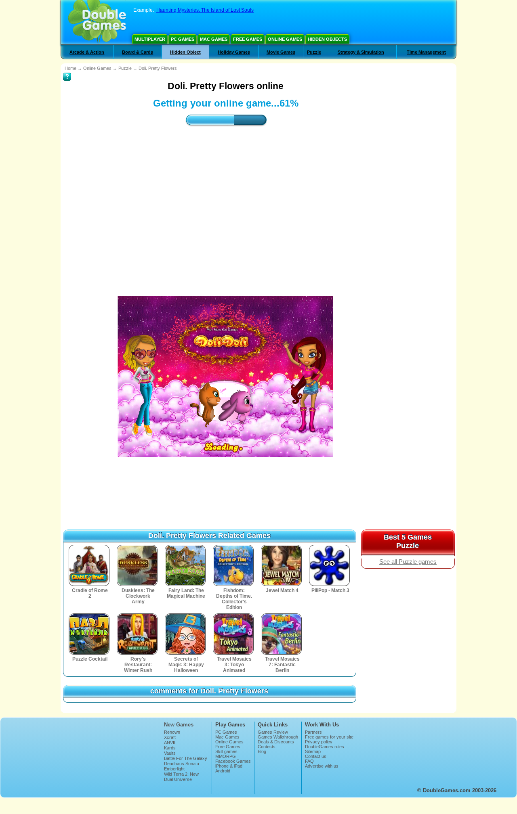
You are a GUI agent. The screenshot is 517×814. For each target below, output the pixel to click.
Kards (170, 747)
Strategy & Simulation (361, 52)
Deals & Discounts (276, 741)
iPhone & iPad (228, 766)
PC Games (182, 39)
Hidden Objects (327, 39)
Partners (313, 732)
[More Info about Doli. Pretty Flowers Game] (67, 71)
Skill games (226, 751)
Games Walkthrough (278, 736)
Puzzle (314, 52)
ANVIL (170, 742)
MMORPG (225, 756)
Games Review (273, 732)
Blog (262, 751)
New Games (178, 725)
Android (222, 770)
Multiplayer (150, 39)
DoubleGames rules (324, 746)
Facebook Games (233, 761)
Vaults (170, 753)
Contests (266, 746)
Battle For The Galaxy (185, 758)
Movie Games (281, 52)
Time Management (426, 52)
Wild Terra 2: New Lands (181, 776)
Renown (172, 732)
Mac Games (213, 39)
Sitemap (313, 751)
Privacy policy (318, 741)
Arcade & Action (86, 52)
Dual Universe (178, 779)
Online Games (285, 39)
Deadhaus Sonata (181, 763)
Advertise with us (321, 766)
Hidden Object (185, 52)
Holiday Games (234, 52)
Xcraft (170, 737)
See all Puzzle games (408, 562)
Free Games (247, 39)
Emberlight (174, 768)
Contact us (315, 756)
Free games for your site (329, 736)
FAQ (309, 761)
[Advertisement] (225, 203)
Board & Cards (137, 52)
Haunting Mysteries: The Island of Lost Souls (205, 10)
